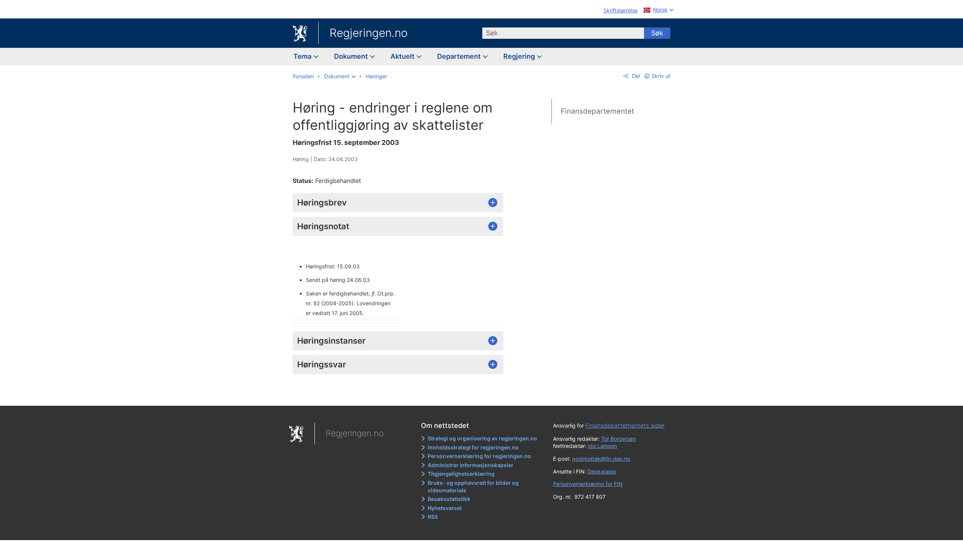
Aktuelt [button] (403, 56)
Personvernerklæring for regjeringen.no (479, 456)
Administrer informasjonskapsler (470, 465)
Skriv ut (661, 76)
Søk (657, 33)
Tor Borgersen (618, 438)
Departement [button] (459, 56)
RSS (433, 516)
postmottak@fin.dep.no (601, 458)
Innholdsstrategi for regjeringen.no (473, 447)
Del (635, 76)
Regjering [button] (519, 56)
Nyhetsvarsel (445, 508)
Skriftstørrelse (620, 10)
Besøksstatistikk (449, 499)
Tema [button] (303, 56)
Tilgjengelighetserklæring (461, 473)
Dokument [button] (351, 56)
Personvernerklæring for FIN (588, 484)
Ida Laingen (602, 446)
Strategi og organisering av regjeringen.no (482, 438)
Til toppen (402, 394)
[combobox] (563, 33)
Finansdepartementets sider (625, 425)
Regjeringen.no (369, 33)
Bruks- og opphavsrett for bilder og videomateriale (473, 486)
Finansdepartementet (597, 111)
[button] (339, 76)
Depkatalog (602, 471)
